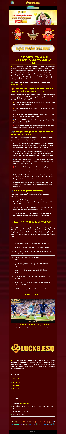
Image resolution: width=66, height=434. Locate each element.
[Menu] (12, 3)
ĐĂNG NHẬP (16, 382)
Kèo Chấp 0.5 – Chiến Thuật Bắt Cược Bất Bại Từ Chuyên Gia (33, 325)
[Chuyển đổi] (12, 243)
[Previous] (11, 315)
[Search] (54, 2)
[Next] (55, 315)
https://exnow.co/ (16, 85)
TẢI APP (15, 392)
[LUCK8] (33, 3)
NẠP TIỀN (16, 385)
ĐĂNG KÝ (16, 379)
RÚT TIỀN (16, 389)
